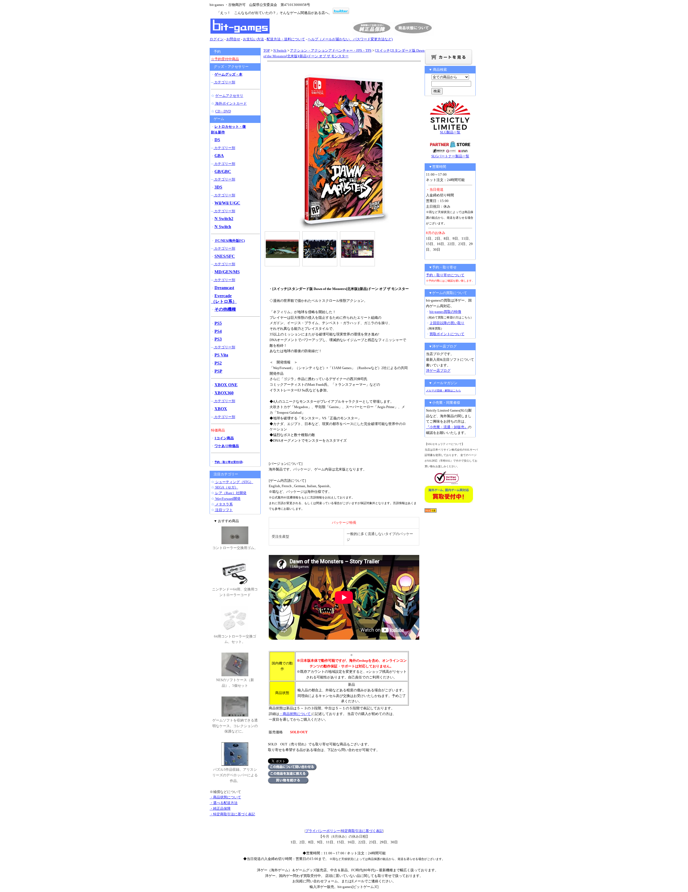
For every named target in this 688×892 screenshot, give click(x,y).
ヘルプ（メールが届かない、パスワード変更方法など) (350, 39)
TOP (266, 50)
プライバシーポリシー (322, 831)
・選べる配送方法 (224, 803)
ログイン (217, 39)
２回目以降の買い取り (446, 323)
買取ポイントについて (446, 334)
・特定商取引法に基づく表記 (232, 814)
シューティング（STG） (233, 482)
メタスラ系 (223, 504)
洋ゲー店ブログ (438, 371)
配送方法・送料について (286, 39)
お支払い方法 (253, 39)
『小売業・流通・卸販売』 (447, 427)
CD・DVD (223, 111)
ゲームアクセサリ (229, 96)
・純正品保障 (220, 808)
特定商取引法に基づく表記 (362, 831)
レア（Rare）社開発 (230, 493)
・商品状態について (295, 714)
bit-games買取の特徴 (445, 312)
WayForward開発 (227, 499)
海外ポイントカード (230, 103)
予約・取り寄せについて (445, 275)
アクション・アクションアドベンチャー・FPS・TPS (330, 50)
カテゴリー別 (224, 82)
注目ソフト (223, 510)
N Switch (279, 50)
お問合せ (233, 39)
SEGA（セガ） (226, 487)
